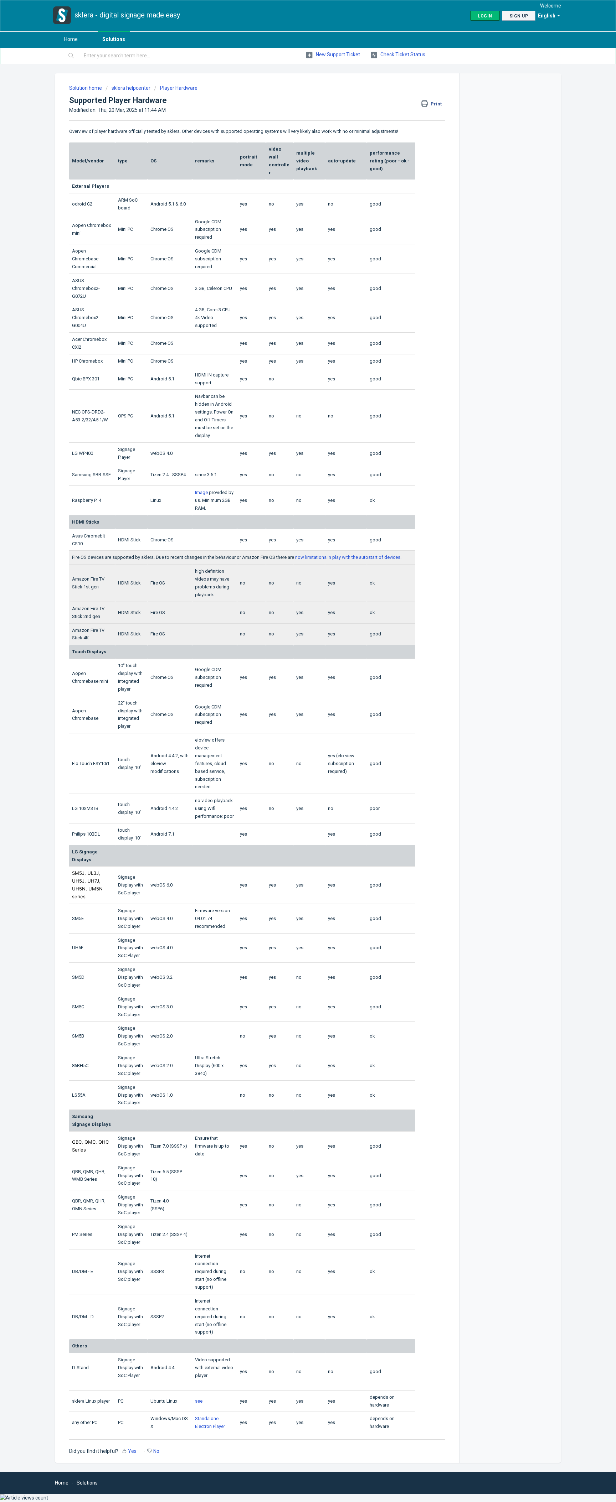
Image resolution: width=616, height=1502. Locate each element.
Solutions (113, 39)
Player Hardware (178, 88)
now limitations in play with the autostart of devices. (348, 557)
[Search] (71, 56)
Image (201, 492)
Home (71, 39)
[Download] (295, 679)
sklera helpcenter (131, 88)
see (198, 1401)
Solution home (86, 88)
